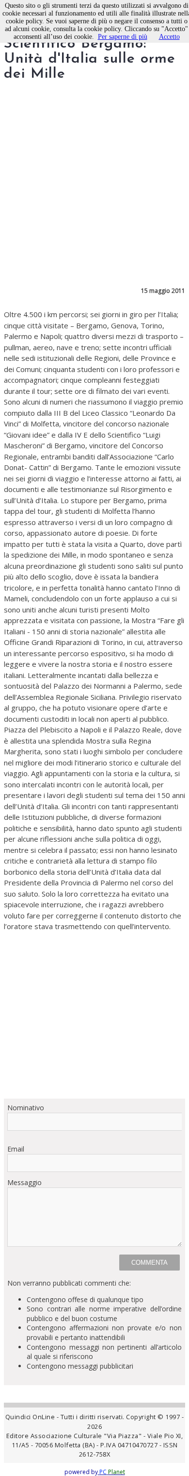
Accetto (169, 36)
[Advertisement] (94, 1015)
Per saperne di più (122, 36)
